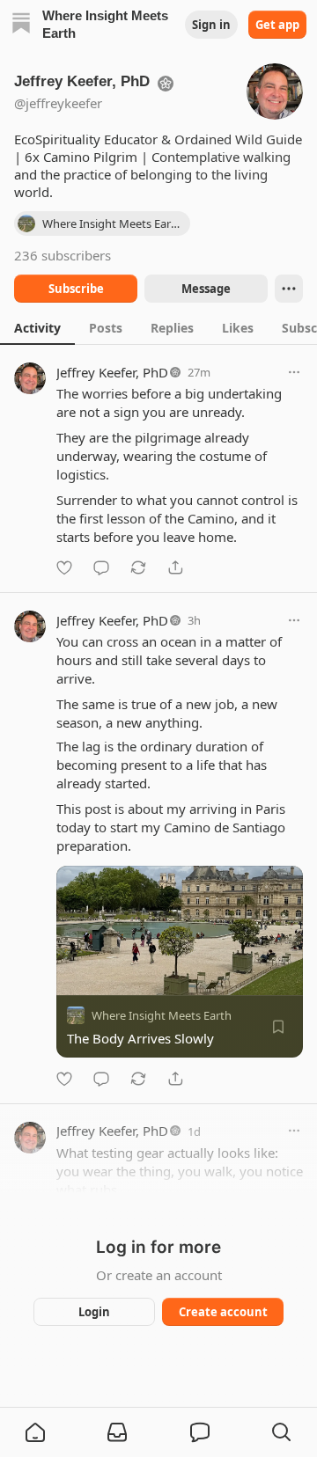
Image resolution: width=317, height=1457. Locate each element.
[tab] (37, 327)
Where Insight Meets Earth (162, 1015)
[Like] (64, 567)
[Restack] (138, 567)
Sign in (211, 25)
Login (94, 1312)
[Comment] (101, 567)
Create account (223, 1312)
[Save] (278, 1027)
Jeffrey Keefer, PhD (112, 372)
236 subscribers (62, 255)
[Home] (21, 25)
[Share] (175, 567)
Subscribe (76, 289)
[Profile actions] (289, 289)
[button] (35, 1432)
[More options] (294, 372)
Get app (277, 25)
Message (206, 289)
